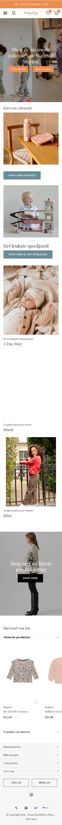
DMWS (42, 814)
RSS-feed (31, 819)
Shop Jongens (43, 69)
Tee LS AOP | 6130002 (15, 711)
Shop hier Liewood (22, 175)
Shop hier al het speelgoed (28, 254)
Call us (16, 782)
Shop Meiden (18, 69)
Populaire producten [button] (16, 732)
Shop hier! (30, 578)
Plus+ (51, 814)
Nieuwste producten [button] (16, 637)
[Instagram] (31, 795)
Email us (44, 782)
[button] (5, 13)
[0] (56, 13)
